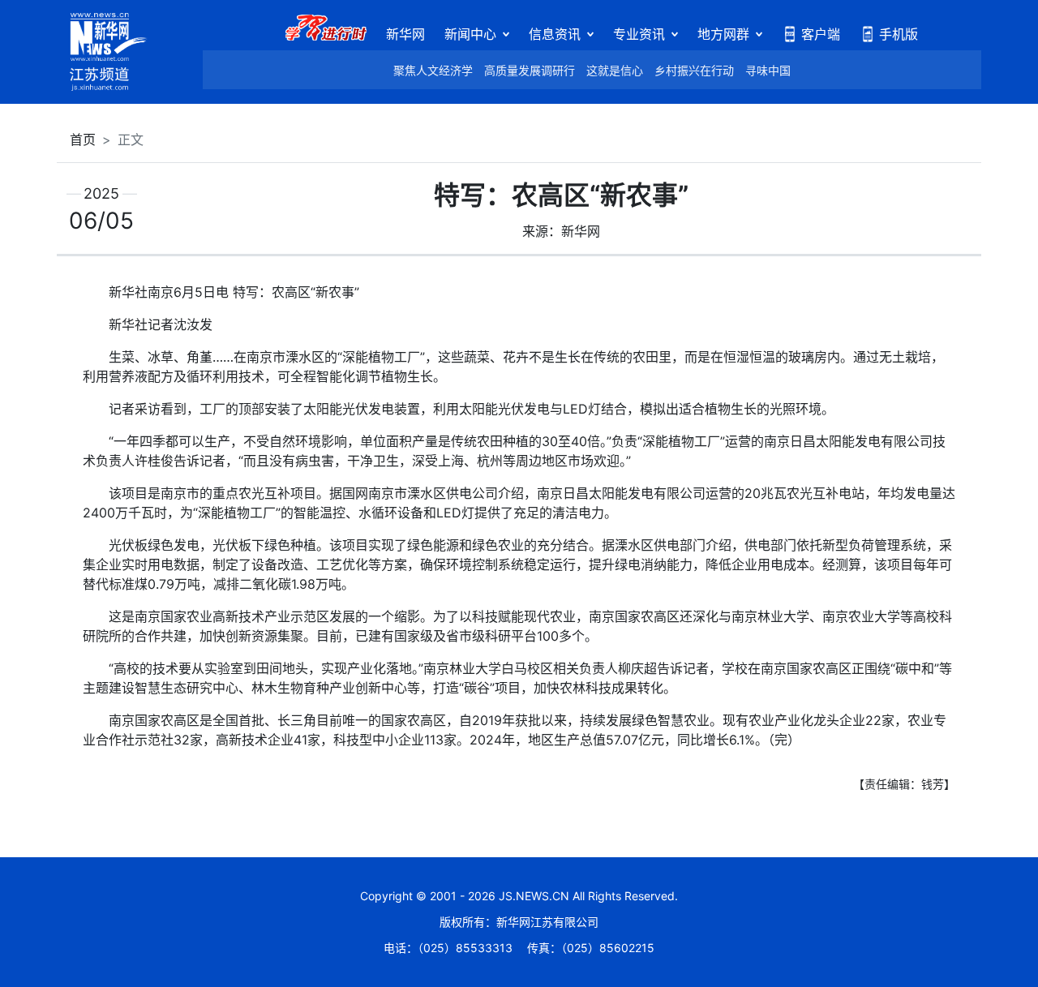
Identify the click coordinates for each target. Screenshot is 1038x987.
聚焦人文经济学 (433, 70)
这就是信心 (614, 70)
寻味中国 (768, 70)
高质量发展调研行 (529, 70)
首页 (83, 139)
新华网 (405, 34)
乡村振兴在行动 (694, 70)
